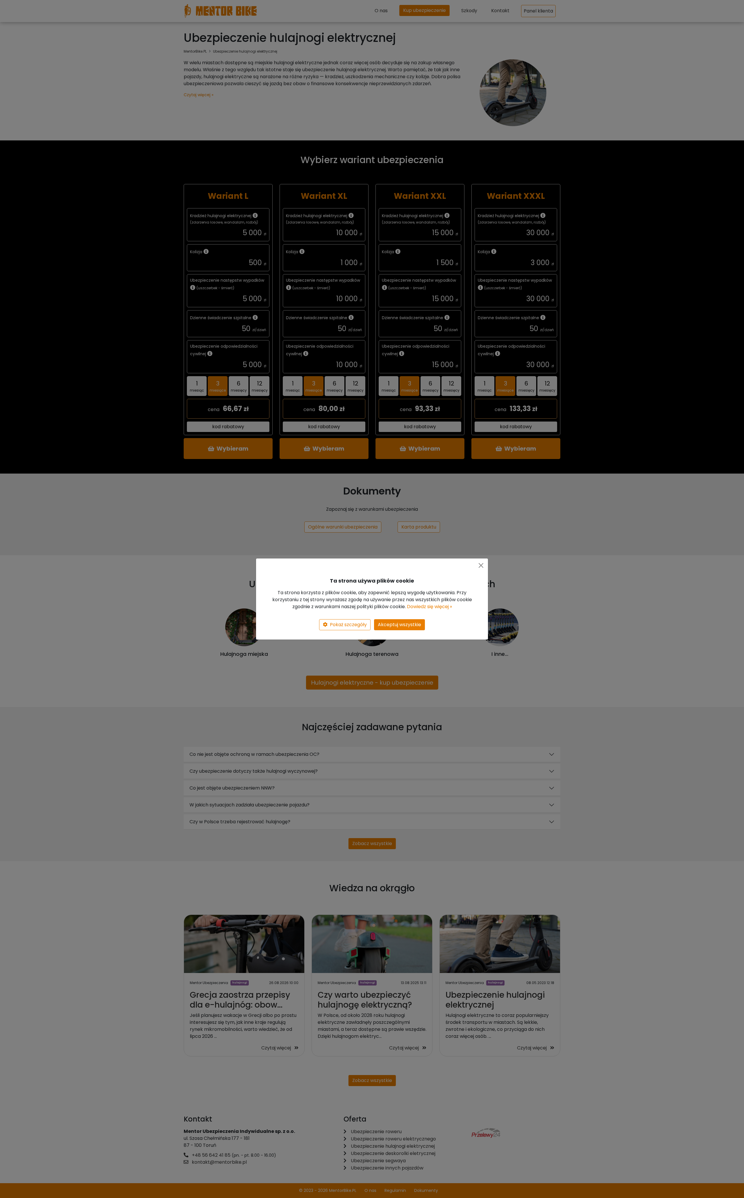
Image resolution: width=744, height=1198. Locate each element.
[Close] (481, 565)
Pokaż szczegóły (348, 624)
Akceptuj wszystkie (399, 624)
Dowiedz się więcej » (429, 606)
